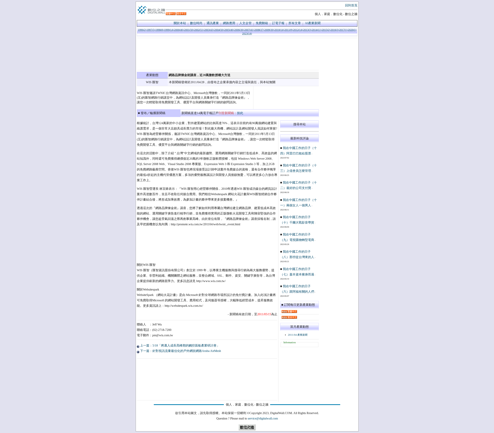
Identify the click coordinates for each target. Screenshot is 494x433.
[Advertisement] (228, 54)
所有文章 (294, 23)
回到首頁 (351, 5)
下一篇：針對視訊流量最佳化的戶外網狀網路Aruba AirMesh (180, 351)
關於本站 (180, 23)
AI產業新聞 (313, 23)
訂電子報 (278, 23)
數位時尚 (196, 23)
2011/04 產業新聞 (297, 334)
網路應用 (229, 23)
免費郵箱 (262, 23)
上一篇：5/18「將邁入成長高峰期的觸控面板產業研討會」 (179, 345)
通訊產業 (212, 23)
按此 (240, 113)
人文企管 (245, 23)
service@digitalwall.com (263, 418)
